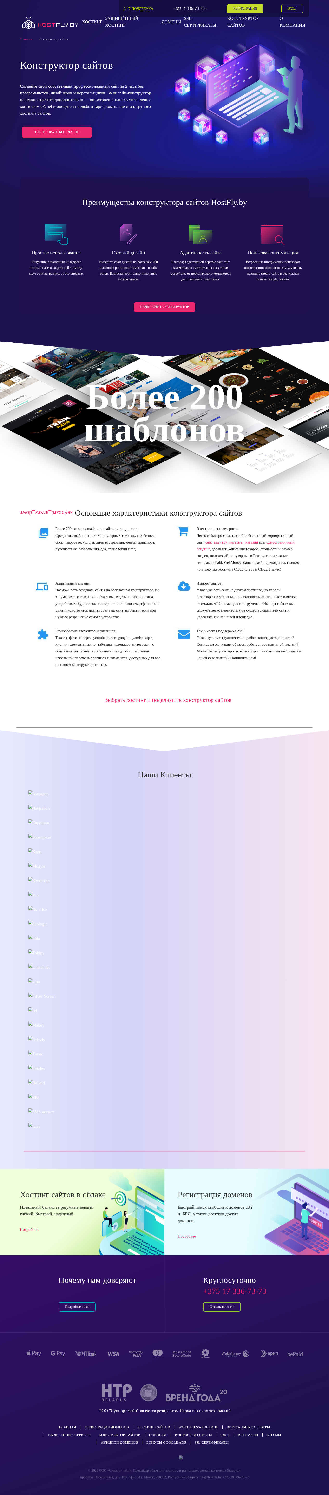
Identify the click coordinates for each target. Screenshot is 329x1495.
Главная (67, 1427)
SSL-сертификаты (211, 1442)
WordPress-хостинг (198, 1427)
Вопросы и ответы (193, 1435)
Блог (225, 1435)
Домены (171, 22)
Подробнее (29, 1229)
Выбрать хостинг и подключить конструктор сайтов (167, 700)
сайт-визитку (216, 542)
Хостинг (92, 22)
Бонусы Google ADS (166, 1442)
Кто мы (274, 1435)
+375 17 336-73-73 (234, 1291)
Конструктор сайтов (119, 1435)
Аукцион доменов (119, 1442)
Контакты (248, 1435)
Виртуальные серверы (248, 1427)
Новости (157, 1435)
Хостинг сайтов (153, 1427)
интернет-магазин (243, 542)
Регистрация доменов (107, 1427)
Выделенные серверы (69, 1435)
